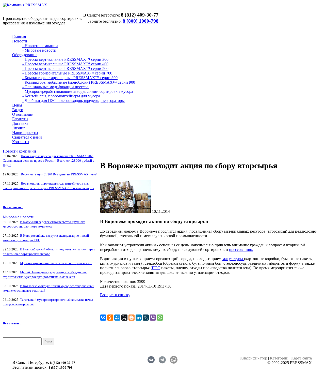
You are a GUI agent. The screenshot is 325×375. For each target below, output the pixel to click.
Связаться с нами (27, 137)
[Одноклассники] (110, 317)
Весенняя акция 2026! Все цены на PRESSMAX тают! (59, 174)
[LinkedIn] (139, 317)
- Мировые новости (39, 50)
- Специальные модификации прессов (55, 87)
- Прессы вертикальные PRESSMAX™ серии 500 (65, 68)
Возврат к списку (115, 295)
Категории (279, 358)
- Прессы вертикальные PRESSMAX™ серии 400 (65, 64)
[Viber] (153, 317)
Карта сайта (301, 358)
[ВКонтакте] (103, 317)
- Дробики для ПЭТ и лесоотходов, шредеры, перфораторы (73, 100)
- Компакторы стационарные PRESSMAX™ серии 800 (70, 78)
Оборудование (24, 55)
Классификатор (253, 358)
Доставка (20, 123)
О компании (23, 114)
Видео (17, 110)
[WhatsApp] (160, 317)
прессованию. (241, 249)
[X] (124, 317)
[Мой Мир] (117, 317)
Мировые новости (19, 217)
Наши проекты (25, 132)
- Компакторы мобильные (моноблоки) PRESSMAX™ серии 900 (78, 82)
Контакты (20, 142)
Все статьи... (12, 323)
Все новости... (13, 207)
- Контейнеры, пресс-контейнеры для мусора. (61, 96)
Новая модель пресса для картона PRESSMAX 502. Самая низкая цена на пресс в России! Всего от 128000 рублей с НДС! (48, 160)
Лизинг (18, 128)
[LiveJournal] (146, 317)
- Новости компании (40, 45)
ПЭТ (156, 268)
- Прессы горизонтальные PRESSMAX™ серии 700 (67, 73)
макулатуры (233, 259)
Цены (17, 105)
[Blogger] (131, 317)
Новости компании (19, 151)
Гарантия (20, 119)
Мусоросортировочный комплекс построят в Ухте (56, 263)
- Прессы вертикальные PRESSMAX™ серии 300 (65, 59)
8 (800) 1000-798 (140, 21)
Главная (19, 36)
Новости (19, 41)
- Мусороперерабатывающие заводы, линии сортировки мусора (77, 91)
